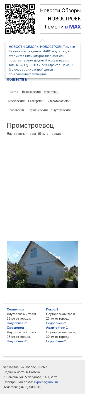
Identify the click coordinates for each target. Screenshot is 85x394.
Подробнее (15, 323)
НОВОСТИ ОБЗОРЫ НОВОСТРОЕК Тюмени (42, 46)
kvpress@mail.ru (46, 382)
